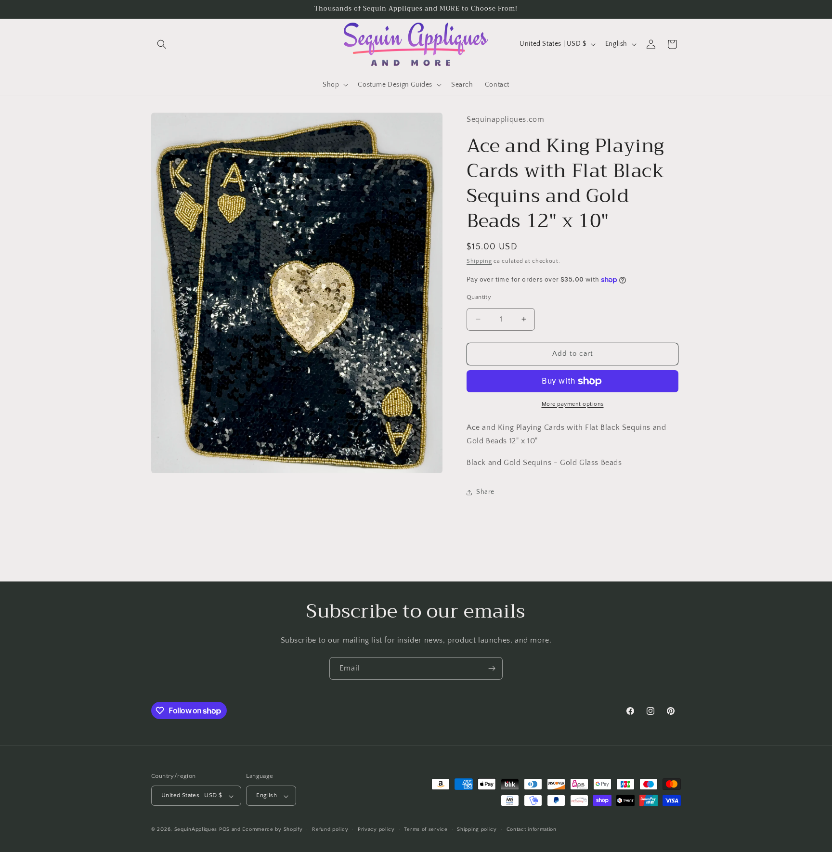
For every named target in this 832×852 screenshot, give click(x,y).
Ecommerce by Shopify (272, 830)
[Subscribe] (491, 668)
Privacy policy (376, 829)
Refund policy (330, 829)
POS (224, 830)
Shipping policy (477, 829)
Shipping (479, 261)
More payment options (573, 404)
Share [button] (485, 492)
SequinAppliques (196, 830)
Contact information (532, 829)
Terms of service (425, 829)
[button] (161, 44)
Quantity (479, 297)
